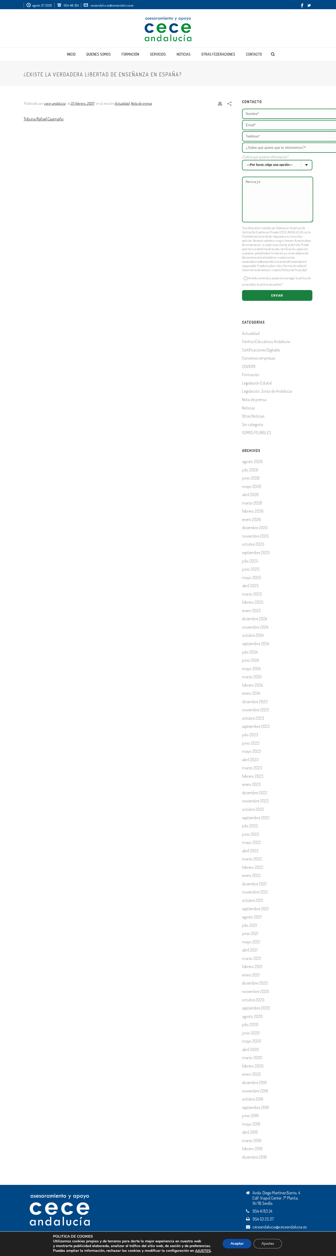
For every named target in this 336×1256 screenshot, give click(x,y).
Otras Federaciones (218, 54)
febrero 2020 (253, 1066)
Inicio (71, 54)
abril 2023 (250, 759)
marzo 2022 (252, 858)
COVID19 (248, 366)
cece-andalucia (54, 103)
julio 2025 (250, 561)
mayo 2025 (251, 577)
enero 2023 (251, 784)
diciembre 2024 (254, 618)
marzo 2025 (252, 594)
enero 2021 (251, 975)
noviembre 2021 (255, 892)
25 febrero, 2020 (82, 103)
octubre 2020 (253, 999)
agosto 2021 (251, 917)
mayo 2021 (251, 941)
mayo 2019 (251, 1124)
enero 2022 (251, 875)
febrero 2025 (252, 602)
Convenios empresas (258, 358)
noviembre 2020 (255, 991)
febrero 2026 (253, 511)
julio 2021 (249, 925)
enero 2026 (251, 519)
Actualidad (121, 103)
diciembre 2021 (254, 883)
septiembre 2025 (256, 552)
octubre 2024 (253, 635)
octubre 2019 (252, 1099)
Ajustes (267, 1243)
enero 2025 (251, 610)
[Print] (220, 103)
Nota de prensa (141, 103)
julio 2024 (250, 652)
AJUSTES (203, 1251)
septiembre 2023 (256, 726)
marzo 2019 (251, 1140)
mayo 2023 (251, 751)
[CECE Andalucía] (168, 28)
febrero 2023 (252, 776)
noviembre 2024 (255, 627)
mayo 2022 (251, 842)
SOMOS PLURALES (256, 432)
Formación (130, 54)
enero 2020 (251, 1074)
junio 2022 (250, 834)
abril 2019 (250, 1132)
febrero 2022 (252, 867)
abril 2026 (250, 494)
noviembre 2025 (255, 536)
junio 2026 (251, 478)
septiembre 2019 (255, 1107)
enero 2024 (251, 693)
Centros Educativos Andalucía (266, 341)
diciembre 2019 (254, 1082)
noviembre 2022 (255, 800)
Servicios (158, 54)
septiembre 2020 (256, 1008)
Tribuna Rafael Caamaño (44, 119)
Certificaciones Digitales (261, 350)
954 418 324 (71, 5)
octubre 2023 (253, 718)
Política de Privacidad (294, 270)
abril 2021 (250, 950)
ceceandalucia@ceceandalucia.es (111, 5)
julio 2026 (250, 469)
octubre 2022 (253, 809)
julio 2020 (250, 1024)
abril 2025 (250, 585)
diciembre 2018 (254, 1157)
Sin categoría (252, 424)
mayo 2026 (251, 486)
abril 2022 (250, 850)
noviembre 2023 (255, 709)
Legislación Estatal (257, 383)
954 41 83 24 (262, 1211)
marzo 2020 (252, 1057)
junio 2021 (250, 933)
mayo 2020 (251, 1041)
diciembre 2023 (254, 701)
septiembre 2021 (255, 908)
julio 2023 (250, 734)
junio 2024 (250, 660)
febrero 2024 (252, 685)
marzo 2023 (252, 767)
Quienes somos (98, 54)
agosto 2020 (252, 1016)
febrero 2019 (252, 1148)
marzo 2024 (251, 676)
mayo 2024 (251, 668)
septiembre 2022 (256, 817)
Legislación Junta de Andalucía (267, 391)
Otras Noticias (253, 416)
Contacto (254, 54)
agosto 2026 (252, 461)
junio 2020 (251, 1033)
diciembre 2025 (254, 527)
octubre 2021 (252, 900)
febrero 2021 (252, 966)
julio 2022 (250, 825)
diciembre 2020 (255, 983)
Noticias (184, 54)
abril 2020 (250, 1049)
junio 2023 (250, 743)
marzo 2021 (251, 958)
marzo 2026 (252, 503)
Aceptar (237, 1243)
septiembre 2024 (255, 643)
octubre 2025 (253, 544)
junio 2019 (250, 1115)
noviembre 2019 (255, 1091)
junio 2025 (250, 569)
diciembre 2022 (254, 792)
